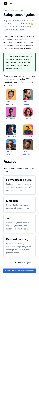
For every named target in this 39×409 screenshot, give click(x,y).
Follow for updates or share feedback (20, 271)
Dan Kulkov (11, 119)
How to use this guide (23, 263)
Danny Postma (26, 102)
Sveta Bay (28, 119)
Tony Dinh (28, 136)
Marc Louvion (9, 102)
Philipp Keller (9, 152)
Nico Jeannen (26, 152)
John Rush (11, 136)
